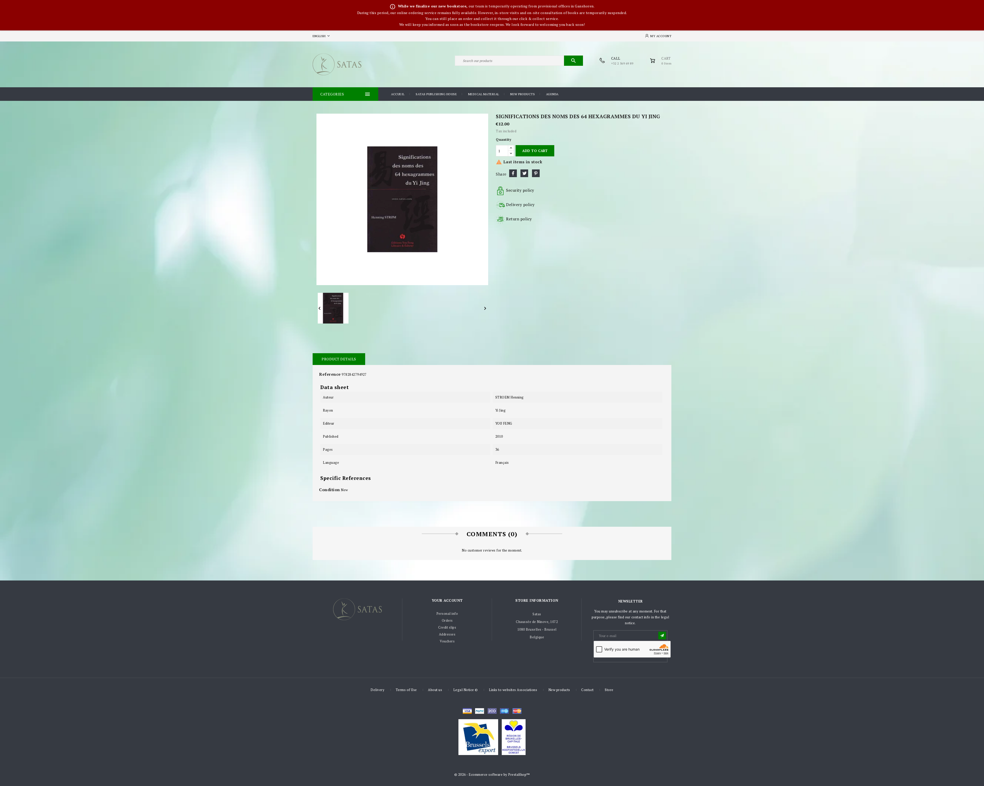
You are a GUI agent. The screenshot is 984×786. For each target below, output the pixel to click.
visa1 (516, 711)
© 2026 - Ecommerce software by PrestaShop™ (492, 774)
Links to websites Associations (513, 689)
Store (609, 689)
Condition (329, 489)
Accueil (398, 94)
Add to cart (535, 150)
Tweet (524, 173)
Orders (447, 620)
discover (479, 711)
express (492, 711)
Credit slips (447, 627)
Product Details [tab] (339, 359)
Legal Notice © (465, 689)
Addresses (447, 634)
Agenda (552, 94)
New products (522, 94)
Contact (587, 689)
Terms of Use (406, 689)
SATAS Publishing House (436, 94)
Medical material (483, 94)
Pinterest (536, 173)
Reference (330, 374)
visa (467, 711)
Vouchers (447, 641)
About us (435, 689)
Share (513, 173)
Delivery (377, 689)
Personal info (447, 613)
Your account (447, 600)
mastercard (504, 711)
